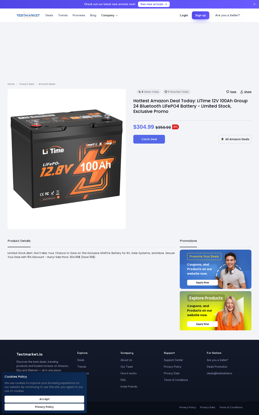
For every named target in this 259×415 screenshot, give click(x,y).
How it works (129, 373)
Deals (49, 15)
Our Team (127, 366)
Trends (63, 15)
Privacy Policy (172, 366)
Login (184, 15)
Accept (44, 399)
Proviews (79, 15)
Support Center (173, 360)
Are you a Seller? (227, 15)
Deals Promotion (217, 366)
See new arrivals (151, 4)
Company (108, 15)
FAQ (123, 379)
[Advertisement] (129, 53)
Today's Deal (26, 84)
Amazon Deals (46, 84)
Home (11, 84)
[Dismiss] (254, 4)
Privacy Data (172, 373)
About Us (126, 360)
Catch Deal (149, 139)
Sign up (200, 15)
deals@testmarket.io (219, 373)
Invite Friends (129, 386)
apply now (202, 282)
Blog (93, 15)
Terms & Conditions (176, 379)
